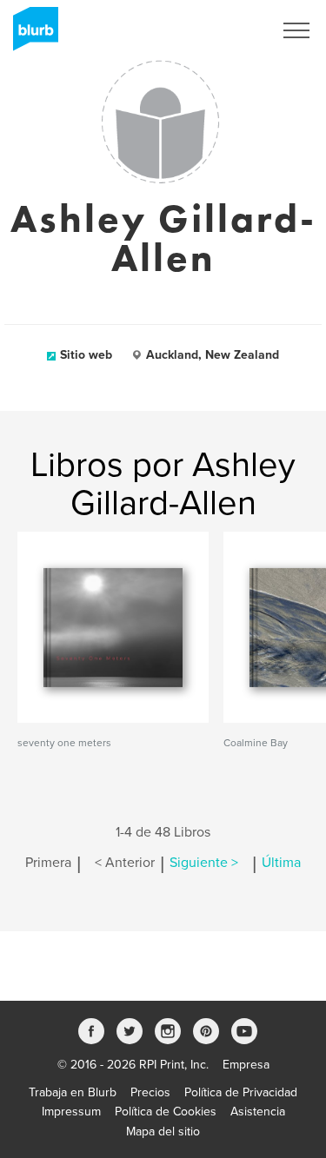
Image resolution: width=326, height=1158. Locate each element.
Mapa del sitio (163, 1131)
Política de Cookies (165, 1111)
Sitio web (86, 354)
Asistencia (257, 1111)
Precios (150, 1092)
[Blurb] (30, 34)
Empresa (246, 1064)
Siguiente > (204, 862)
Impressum (71, 1111)
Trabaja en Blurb (72, 1092)
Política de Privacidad (240, 1092)
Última (281, 862)
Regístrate (223, 30)
